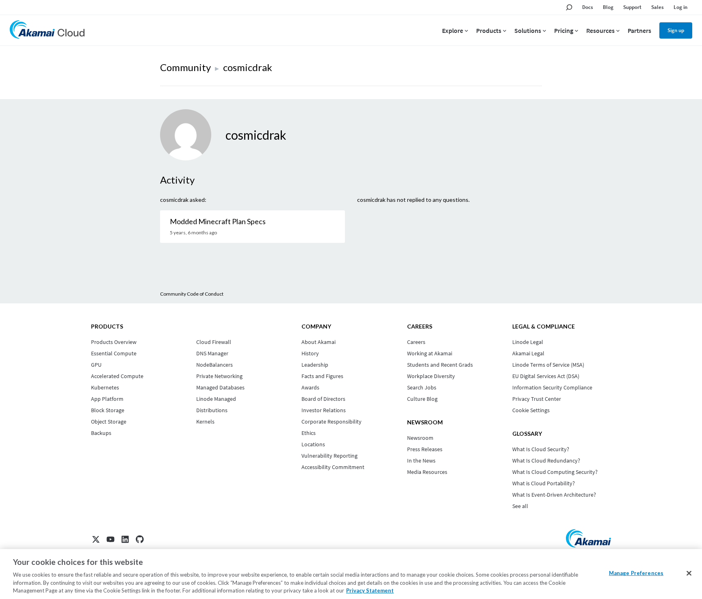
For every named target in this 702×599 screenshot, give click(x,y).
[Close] (689, 573)
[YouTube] (110, 539)
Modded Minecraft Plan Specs (218, 221)
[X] (96, 539)
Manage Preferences (636, 573)
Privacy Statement (370, 590)
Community (185, 67)
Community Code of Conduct (191, 294)
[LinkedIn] (125, 539)
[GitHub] (140, 539)
